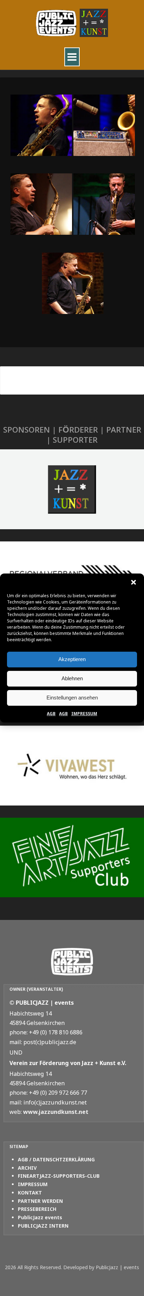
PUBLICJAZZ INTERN (43, 1225)
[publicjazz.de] (72, 23)
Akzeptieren (72, 659)
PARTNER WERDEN (40, 1201)
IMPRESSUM (84, 714)
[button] (133, 582)
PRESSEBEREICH (37, 1209)
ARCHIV (27, 1167)
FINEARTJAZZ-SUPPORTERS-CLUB (59, 1176)
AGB (51, 714)
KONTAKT (30, 1192)
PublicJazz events (40, 1217)
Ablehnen (72, 678)
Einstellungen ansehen (72, 698)
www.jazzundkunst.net (55, 1112)
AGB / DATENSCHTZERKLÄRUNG (56, 1159)
